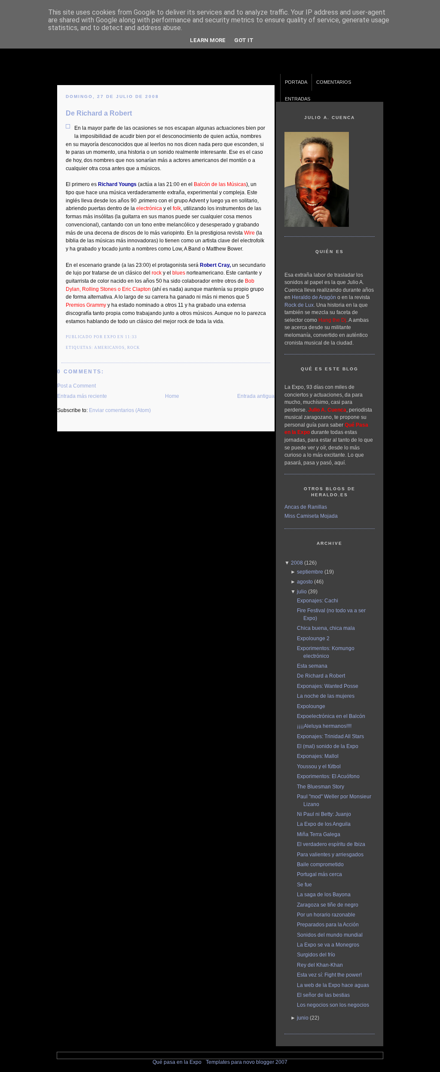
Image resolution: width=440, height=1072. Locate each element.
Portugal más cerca (319, 874)
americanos (109, 347)
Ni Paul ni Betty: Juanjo (324, 814)
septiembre (310, 571)
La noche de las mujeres (325, 696)
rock (133, 347)
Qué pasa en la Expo (177, 1062)
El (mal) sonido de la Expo (327, 746)
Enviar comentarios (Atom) (120, 410)
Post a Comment (76, 385)
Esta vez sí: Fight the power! (329, 974)
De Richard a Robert (99, 113)
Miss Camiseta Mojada (311, 516)
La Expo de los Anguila (324, 824)
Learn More (208, 40)
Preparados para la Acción (328, 924)
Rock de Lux (299, 305)
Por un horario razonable (326, 914)
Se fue (304, 884)
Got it (244, 40)
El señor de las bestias (323, 995)
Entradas (297, 98)
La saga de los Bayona (324, 894)
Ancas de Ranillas (305, 507)
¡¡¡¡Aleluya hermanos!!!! (324, 726)
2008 (297, 562)
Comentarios (333, 82)
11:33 (131, 337)
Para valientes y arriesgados (330, 854)
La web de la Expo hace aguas (333, 985)
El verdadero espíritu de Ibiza (331, 844)
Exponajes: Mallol (318, 756)
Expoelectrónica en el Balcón (331, 716)
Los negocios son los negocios (333, 1005)
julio (302, 591)
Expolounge (311, 706)
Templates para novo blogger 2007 (246, 1062)
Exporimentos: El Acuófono (328, 776)
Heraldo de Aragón (314, 297)
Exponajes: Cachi (317, 600)
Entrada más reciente (82, 396)
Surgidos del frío (316, 954)
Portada (296, 82)
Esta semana (312, 666)
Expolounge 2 (313, 638)
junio (303, 1017)
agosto (305, 581)
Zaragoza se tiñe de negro (327, 904)
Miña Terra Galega (318, 834)
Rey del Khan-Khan (320, 965)
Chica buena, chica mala (326, 628)
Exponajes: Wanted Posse (327, 686)
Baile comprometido (320, 864)
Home (172, 396)
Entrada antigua (256, 396)
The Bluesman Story (320, 786)
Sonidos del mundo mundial (330, 935)
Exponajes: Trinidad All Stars (330, 736)
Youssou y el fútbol (319, 766)
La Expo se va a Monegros (328, 944)
